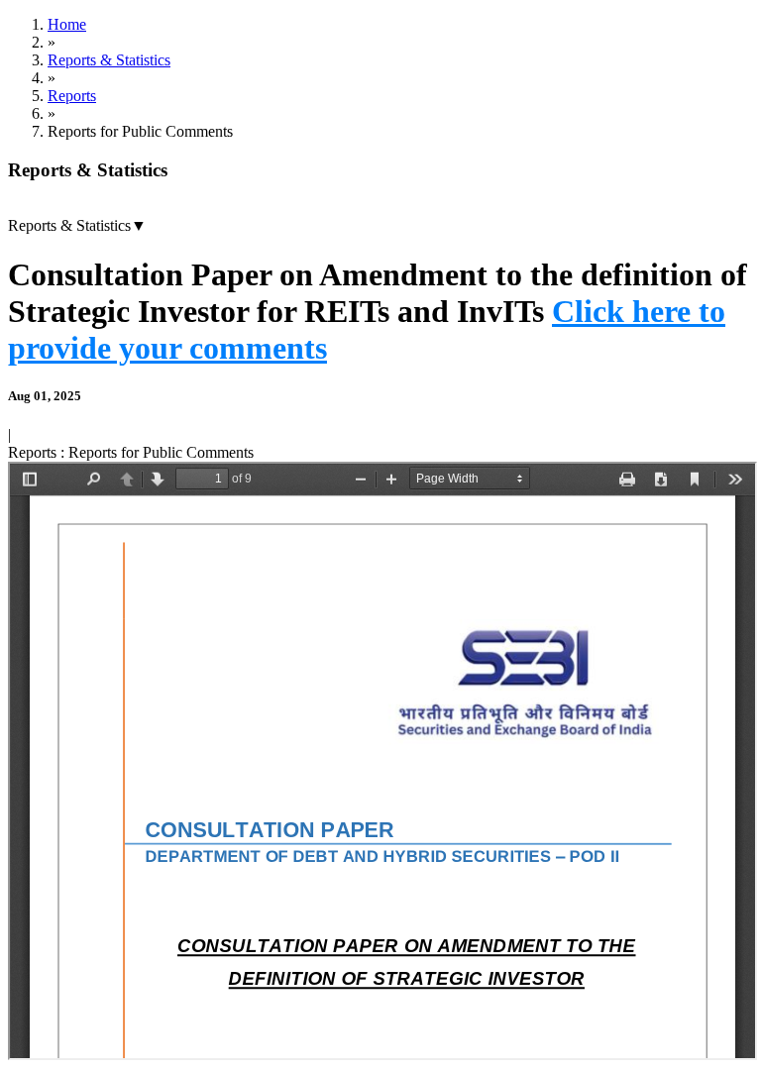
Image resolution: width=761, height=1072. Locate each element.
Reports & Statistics (109, 60)
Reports (72, 95)
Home (67, 24)
